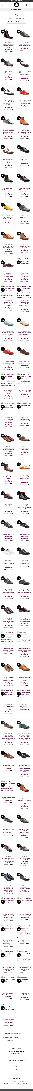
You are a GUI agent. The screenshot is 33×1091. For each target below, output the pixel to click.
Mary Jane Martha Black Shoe (24, 707)
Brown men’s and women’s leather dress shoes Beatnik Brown (8, 679)
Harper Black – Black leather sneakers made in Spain (24, 650)
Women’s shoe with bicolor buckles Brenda (24, 478)
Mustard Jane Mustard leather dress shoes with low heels (8, 799)
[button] (2, 5)
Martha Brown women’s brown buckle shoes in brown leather (8, 737)
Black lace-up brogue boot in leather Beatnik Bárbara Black (24, 507)
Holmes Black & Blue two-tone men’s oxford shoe (24, 592)
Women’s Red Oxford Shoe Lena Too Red (24, 102)
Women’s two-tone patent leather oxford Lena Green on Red (8, 132)
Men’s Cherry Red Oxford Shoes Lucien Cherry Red (8, 943)
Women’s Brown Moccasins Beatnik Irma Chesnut (8, 449)
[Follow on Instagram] (12, 1082)
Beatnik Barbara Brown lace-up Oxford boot (24, 132)
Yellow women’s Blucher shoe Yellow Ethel (8, 219)
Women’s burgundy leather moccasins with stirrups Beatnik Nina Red (8, 832)
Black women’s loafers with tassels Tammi (24, 391)
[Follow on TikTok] (15, 1082)
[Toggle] (3, 1034)
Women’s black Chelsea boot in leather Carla (8, 190)
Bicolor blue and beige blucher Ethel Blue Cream (8, 334)
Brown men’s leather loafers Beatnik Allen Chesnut (8, 767)
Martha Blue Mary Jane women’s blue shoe (8, 650)
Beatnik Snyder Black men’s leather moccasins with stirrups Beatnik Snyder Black (24, 832)
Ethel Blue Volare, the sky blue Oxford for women (8, 969)
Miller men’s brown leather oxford (24, 448)
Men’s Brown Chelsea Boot (8, 477)
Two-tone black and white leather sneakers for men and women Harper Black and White (24, 768)
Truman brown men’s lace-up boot (24, 246)
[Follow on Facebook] (10, 1082)
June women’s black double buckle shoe (24, 44)
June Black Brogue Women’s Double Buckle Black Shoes (24, 563)
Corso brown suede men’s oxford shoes (24, 362)
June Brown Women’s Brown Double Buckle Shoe (8, 247)
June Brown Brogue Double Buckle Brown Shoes (25, 679)
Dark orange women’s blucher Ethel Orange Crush (8, 363)
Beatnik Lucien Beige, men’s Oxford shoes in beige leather (8, 1022)
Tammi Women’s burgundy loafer (8, 275)
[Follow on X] (18, 1082)
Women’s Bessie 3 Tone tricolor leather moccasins (24, 888)
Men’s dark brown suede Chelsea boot (24, 419)
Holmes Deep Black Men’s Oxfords (8, 535)
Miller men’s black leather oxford (24, 218)
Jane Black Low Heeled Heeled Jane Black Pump (24, 969)
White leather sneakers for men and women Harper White (8, 563)
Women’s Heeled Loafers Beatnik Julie (24, 994)
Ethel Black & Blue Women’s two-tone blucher (24, 190)
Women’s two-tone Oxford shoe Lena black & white (24, 74)
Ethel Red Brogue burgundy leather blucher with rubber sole (24, 305)
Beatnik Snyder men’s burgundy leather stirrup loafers (24, 860)
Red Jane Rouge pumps (24, 941)
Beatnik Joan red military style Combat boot (8, 304)
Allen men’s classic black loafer (24, 535)
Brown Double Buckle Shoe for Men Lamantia (8, 507)
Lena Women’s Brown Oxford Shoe (24, 275)
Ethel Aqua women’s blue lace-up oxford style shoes (8, 708)
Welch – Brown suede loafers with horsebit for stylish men (25, 916)
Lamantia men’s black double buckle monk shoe (8, 592)
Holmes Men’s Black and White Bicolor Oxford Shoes (8, 103)
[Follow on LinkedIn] (23, 1082)
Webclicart (26, 1084)
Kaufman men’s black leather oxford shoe (24, 620)
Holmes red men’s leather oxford (8, 73)
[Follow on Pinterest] (20, 1082)
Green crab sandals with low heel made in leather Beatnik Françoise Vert (8, 917)
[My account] (26, 5)
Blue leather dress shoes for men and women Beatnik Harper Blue (8, 889)
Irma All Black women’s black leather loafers (8, 621)
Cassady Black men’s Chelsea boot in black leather (8, 45)
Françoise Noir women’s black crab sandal (8, 392)
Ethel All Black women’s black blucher (24, 160)
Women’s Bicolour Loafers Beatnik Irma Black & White (8, 420)
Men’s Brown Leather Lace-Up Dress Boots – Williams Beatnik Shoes (24, 801)
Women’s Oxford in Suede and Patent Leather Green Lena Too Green (24, 737)
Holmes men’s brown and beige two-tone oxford (8, 161)
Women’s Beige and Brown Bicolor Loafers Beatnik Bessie (8, 995)
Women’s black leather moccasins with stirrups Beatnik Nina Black (8, 861)
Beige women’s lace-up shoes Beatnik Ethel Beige (24, 334)
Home (10, 18)
